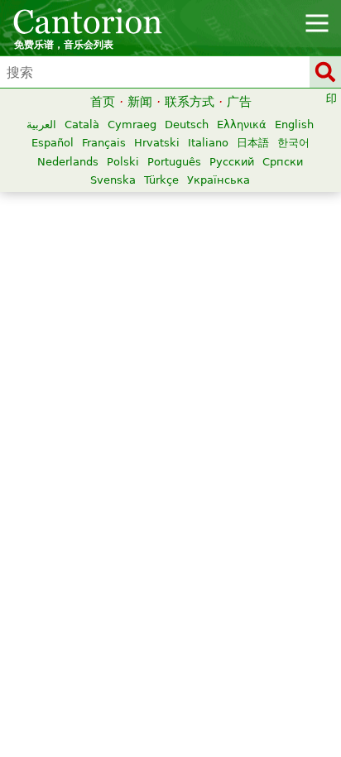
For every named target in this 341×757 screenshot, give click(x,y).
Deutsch (187, 124)
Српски (282, 162)
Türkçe (161, 180)
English (294, 124)
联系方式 (189, 101)
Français (104, 143)
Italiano (208, 143)
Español (52, 143)
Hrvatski (157, 143)
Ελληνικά (242, 124)
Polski (123, 162)
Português (174, 162)
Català (82, 124)
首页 (102, 101)
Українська (218, 180)
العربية (41, 124)
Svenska (113, 180)
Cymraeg (132, 124)
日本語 (253, 143)
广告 (239, 101)
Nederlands (67, 162)
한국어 (293, 143)
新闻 (139, 101)
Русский (231, 162)
